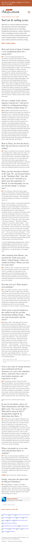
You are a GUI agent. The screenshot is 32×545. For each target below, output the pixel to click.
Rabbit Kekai (11, 242)
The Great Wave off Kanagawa (21, 89)
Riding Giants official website (10, 359)
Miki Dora (25, 406)
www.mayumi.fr (17, 466)
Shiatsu (15, 130)
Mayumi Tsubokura (17, 2)
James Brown (16, 80)
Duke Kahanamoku (9, 406)
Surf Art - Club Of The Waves (10, 11)
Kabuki (12, 69)
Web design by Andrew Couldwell (15, 541)
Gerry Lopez (15, 160)
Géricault (10, 78)
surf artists (7, 538)
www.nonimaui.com (16, 459)
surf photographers (15, 538)
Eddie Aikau (7, 244)
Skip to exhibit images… (9, 43)
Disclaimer (4, 541)
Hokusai (4, 89)
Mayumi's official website (9, 504)
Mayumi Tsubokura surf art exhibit (10, 17)
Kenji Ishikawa (8, 484)
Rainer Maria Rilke (20, 78)
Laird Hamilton (12, 353)
